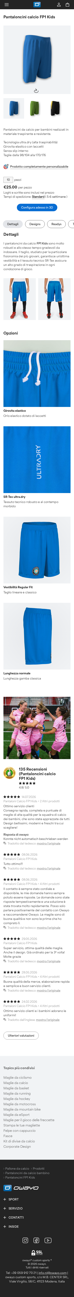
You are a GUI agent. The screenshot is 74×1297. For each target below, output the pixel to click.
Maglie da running (17, 1093)
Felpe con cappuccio (19, 1131)
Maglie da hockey (16, 1099)
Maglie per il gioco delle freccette (28, 1120)
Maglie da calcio (15, 1083)
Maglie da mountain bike (22, 1109)
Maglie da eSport (16, 1115)
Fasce (7, 1136)
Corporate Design (17, 1147)
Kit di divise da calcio (19, 1141)
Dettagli (12, 224)
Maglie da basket (16, 1088)
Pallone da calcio (17, 1168)
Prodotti (38, 1168)
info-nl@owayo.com (53, 1273)
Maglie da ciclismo (17, 1078)
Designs (34, 224)
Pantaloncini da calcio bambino (27, 1173)
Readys (56, 224)
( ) (49, 196)
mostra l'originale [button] (48, 843)
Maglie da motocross (19, 1104)
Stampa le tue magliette (21, 1125)
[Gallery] (37, 60)
